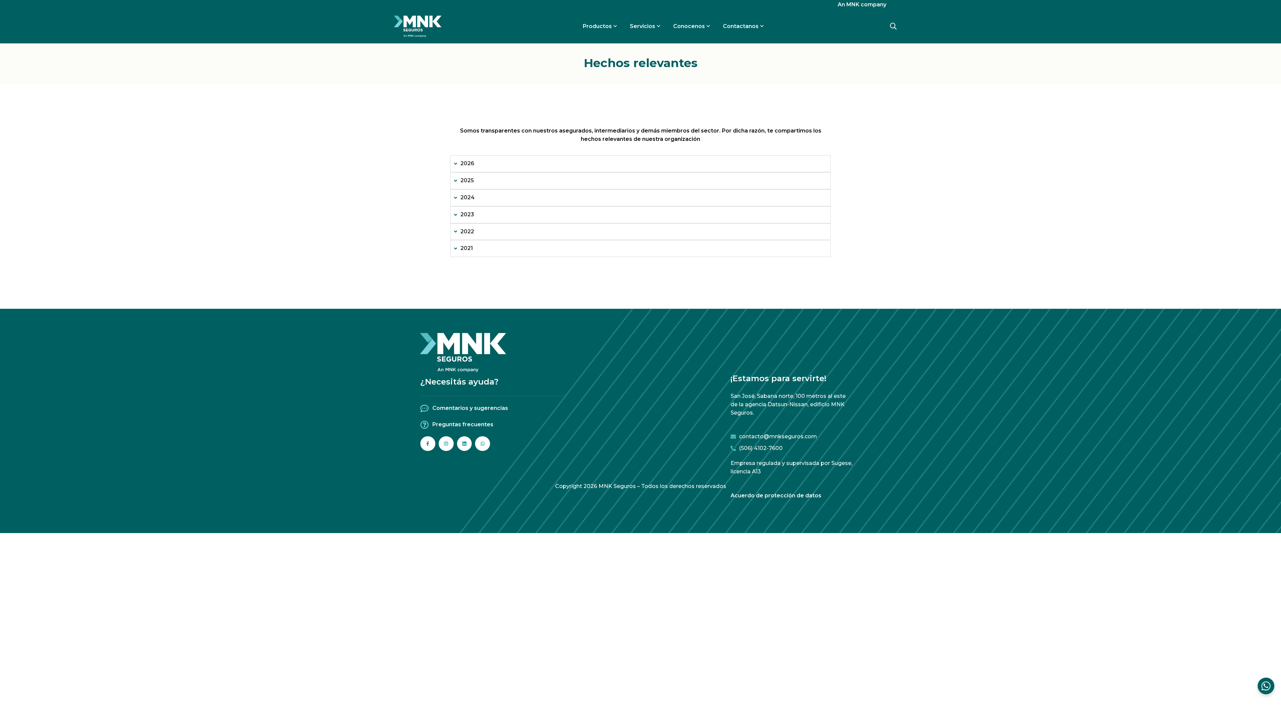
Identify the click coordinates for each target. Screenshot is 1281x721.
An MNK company (862, 4)
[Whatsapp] (482, 443)
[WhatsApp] (1266, 686)
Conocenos (689, 26)
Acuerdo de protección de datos (776, 495)
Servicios (642, 26)
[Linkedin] (464, 443)
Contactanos (741, 26)
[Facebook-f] (427, 443)
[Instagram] (446, 443)
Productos (597, 26)
